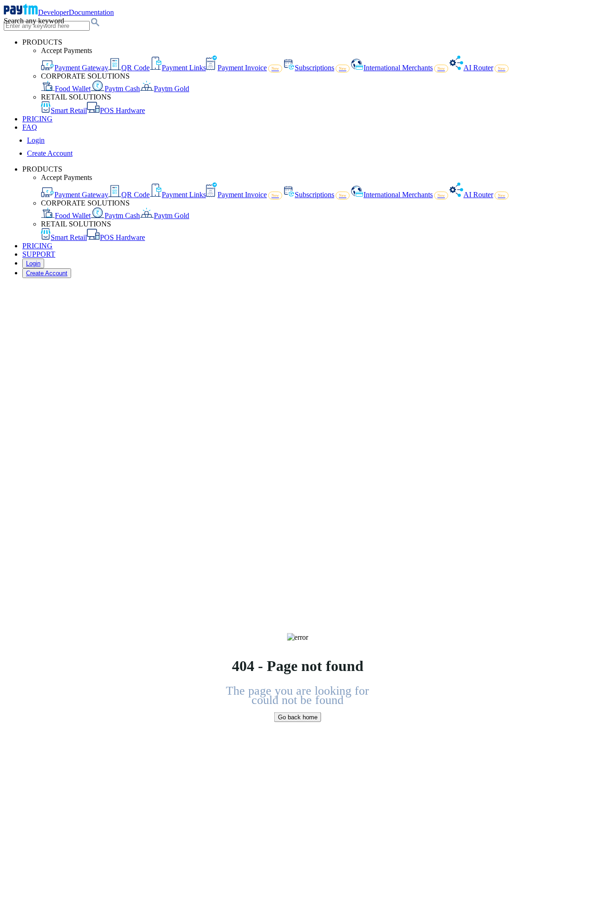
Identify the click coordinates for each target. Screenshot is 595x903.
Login (36, 140)
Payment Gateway (81, 68)
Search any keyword (34, 21)
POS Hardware (122, 110)
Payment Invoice (248, 68)
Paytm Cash (122, 89)
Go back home (297, 716)
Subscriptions (320, 68)
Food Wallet (73, 89)
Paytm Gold (171, 89)
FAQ (29, 127)
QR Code (135, 68)
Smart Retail (69, 110)
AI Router (484, 68)
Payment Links (184, 68)
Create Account (50, 153)
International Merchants (404, 68)
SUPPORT (38, 254)
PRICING (37, 119)
